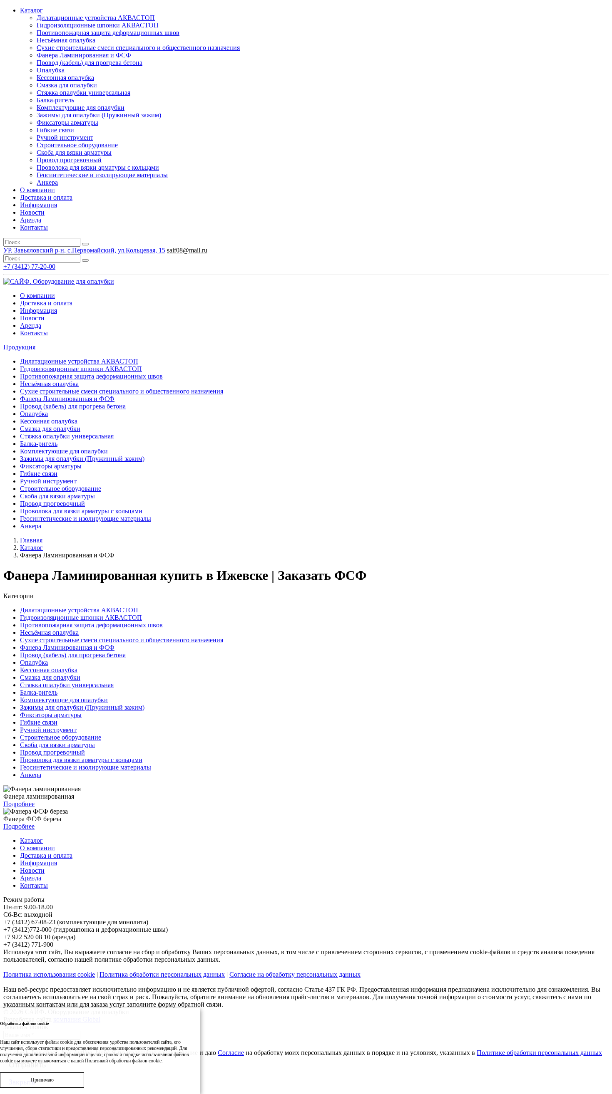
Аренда (30, 219)
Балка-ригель (55, 100)
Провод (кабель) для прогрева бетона (89, 62)
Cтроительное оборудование (77, 145)
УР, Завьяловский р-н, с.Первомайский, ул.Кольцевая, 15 (84, 250)
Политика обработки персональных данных (162, 974)
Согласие (231, 1052)
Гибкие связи (55, 130)
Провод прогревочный (69, 159)
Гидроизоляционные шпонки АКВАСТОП (98, 25)
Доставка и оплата (46, 197)
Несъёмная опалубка (66, 40)
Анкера (47, 182)
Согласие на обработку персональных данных (295, 974)
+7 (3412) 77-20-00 (29, 266)
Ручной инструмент (65, 137)
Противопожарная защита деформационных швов (108, 32)
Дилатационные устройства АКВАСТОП (96, 17)
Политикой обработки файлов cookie (123, 1061)
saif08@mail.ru (187, 250)
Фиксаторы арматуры (67, 122)
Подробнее (19, 803)
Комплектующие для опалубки (80, 107)
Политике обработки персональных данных (539, 1052)
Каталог (31, 10)
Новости (32, 212)
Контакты (34, 227)
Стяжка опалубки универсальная (83, 92)
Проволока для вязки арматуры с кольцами (98, 167)
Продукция (19, 347)
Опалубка (51, 70)
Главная (31, 540)
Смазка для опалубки (67, 85)
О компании (37, 189)
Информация (38, 204)
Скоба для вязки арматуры (74, 152)
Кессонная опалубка (65, 77)
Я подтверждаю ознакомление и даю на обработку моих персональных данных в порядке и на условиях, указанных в (307, 1052)
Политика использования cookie (49, 974)
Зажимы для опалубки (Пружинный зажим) (99, 115)
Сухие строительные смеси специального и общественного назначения (138, 47)
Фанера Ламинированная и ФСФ (84, 55)
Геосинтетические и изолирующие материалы (102, 174)
